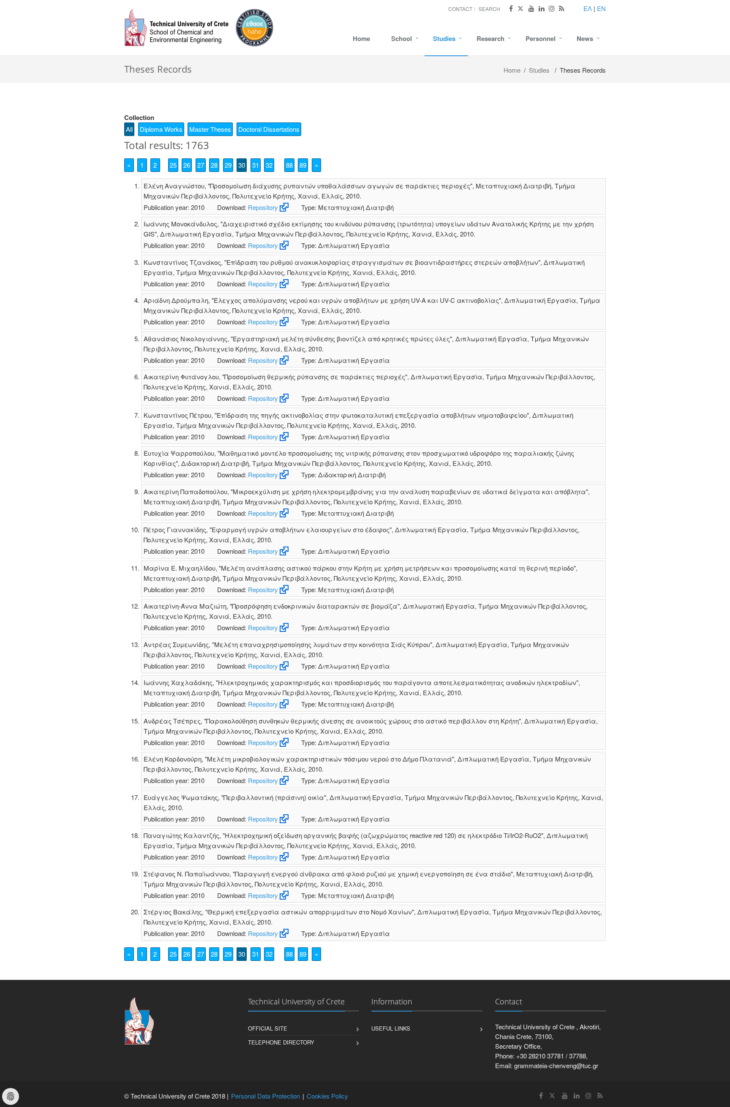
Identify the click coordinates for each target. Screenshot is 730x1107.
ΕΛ (587, 8)
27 (200, 164)
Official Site (267, 1028)
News (585, 38)
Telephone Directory (281, 1042)
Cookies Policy (327, 1095)
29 (228, 164)
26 (186, 164)
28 (214, 164)
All (129, 129)
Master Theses (210, 129)
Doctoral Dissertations (269, 129)
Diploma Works (161, 129)
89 (303, 164)
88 (289, 164)
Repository (263, 207)
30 (241, 164)
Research (490, 38)
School (401, 38)
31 (255, 164)
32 (269, 164)
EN (601, 8)
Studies (444, 38)
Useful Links (390, 1028)
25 (173, 164)
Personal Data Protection (265, 1095)
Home (361, 38)
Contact (460, 8)
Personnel (541, 38)
